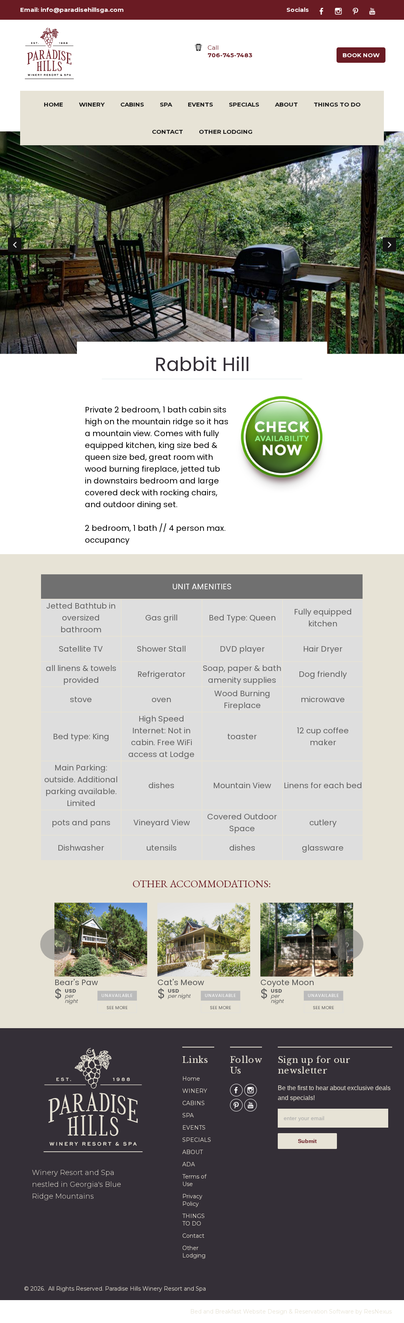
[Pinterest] (359, 10)
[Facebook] (325, 10)
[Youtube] (375, 10)
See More (117, 1007)
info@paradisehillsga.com (82, 9)
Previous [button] (14, 245)
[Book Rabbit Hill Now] (281, 491)
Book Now (361, 55)
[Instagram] (342, 10)
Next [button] (389, 245)
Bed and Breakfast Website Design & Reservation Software (272, 1311)
